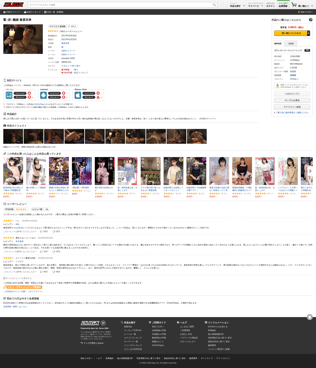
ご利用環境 (185, 330)
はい (41, 231)
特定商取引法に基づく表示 (148, 358)
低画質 (291, 44)
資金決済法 (219, 341)
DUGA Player (39, 104)
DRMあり (294, 79)
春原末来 (65, 43)
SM (72, 66)
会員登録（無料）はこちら (15, 306)
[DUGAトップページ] (13, 4)
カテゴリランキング (133, 338)
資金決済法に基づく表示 (175, 358)
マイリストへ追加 (292, 107)
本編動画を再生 (292, 93)
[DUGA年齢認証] (90, 323)
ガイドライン (35, 291)
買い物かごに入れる (291, 33)
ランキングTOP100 (132, 330)
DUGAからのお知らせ (218, 326)
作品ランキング (34, 12)
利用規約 (212, 330)
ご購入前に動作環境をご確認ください (292, 112)
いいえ (54, 231)
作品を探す (130, 322)
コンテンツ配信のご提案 (219, 349)
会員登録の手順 (159, 330)
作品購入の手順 (159, 334)
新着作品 (128, 326)
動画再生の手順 (159, 338)
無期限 (293, 71)
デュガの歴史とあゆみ (94, 343)
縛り (78, 66)
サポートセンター (188, 341)
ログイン (270, 6)
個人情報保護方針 (216, 334)
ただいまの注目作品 (133, 349)
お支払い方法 (186, 334)
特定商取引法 (220, 338)
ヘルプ (183, 322)
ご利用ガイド (159, 322)
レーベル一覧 (130, 334)
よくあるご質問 (187, 326)
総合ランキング (81, 72)
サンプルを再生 (292, 100)
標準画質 (277, 44)
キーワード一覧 (131, 341)
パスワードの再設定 (189, 338)
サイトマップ (207, 358)
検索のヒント (158, 341)
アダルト (65, 66)
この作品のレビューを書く (15, 291)
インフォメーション (218, 322)
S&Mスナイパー (13, 12)
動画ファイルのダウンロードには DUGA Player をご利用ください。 (294, 86)
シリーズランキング (133, 345)
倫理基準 (212, 345)
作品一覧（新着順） (56, 12)
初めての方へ (307, 12)
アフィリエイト (223, 358)
